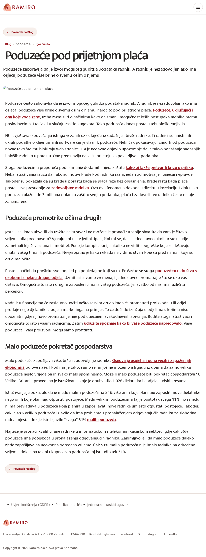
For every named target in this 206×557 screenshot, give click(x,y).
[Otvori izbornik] (198, 7)
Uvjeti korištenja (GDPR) (30, 504)
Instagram (152, 534)
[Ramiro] (15, 522)
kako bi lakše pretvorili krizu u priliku (159, 167)
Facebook (126, 534)
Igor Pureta (43, 44)
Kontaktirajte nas (102, 534)
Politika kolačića (69, 504)
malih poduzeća (101, 419)
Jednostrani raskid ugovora (108, 504)
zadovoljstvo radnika (70, 187)
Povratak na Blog (22, 32)
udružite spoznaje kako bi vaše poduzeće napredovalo (133, 323)
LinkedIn (170, 534)
